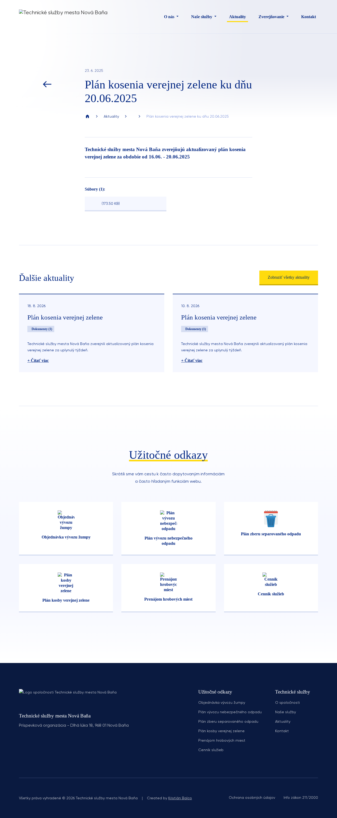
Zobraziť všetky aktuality (289, 277)
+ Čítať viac (38, 360)
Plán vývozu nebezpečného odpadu (230, 712)
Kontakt (308, 16)
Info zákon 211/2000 (301, 797)
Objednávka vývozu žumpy (221, 702)
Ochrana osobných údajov (252, 797)
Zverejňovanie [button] (272, 16)
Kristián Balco (180, 798)
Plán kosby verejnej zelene (221, 731)
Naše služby (285, 712)
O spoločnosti (287, 702)
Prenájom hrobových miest (221, 740)
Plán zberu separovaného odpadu (228, 721)
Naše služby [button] (202, 16)
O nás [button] (169, 16)
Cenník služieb (211, 750)
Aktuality (237, 16)
